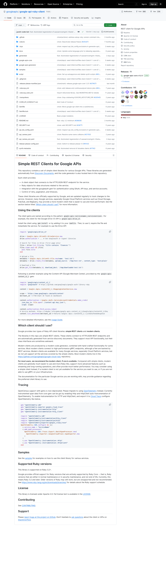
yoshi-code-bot (23, 32)
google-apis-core (25, 60)
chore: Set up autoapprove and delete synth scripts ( (76, 74)
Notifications (128, 11)
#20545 (97, 97)
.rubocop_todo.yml (26, 93)
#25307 (85, 42)
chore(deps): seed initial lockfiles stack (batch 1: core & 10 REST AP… (82, 60)
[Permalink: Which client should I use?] (16, 325)
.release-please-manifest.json (30, 83)
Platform (14, 4)
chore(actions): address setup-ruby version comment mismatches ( (82, 37)
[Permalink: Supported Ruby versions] (16, 463)
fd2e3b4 (88, 32)
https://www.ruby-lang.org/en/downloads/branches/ (44, 482)
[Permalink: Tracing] (16, 385)
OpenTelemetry (90, 391)
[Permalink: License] (16, 488)
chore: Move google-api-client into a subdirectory (75, 107)
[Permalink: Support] (16, 511)
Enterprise (67, 4)
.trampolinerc (24, 97)
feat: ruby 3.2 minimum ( (66, 120)
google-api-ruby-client (32, 11)
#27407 (93, 83)
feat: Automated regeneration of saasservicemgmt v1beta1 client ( (54, 32)
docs (21, 51)
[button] (110, 231)
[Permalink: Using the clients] (16, 210)
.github (21, 37)
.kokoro (22, 42)
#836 (98, 88)
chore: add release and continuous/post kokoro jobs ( (76, 88)
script (21, 74)
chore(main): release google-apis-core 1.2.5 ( (73, 83)
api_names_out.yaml (26, 139)
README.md (23, 120)
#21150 (87, 134)
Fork (142, 11)
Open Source (53, 4)
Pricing (79, 4)
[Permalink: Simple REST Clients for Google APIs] (16, 163)
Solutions (26, 4)
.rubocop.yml (24, 88)
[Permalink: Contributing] (16, 499)
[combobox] (88, 25)
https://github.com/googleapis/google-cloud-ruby (39, 356)
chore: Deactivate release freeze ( (69, 42)
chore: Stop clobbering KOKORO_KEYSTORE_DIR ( (75, 97)
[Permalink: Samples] (16, 452)
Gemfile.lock (23, 111)
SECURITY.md (24, 125)
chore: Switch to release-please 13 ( (70, 144)
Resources (38, 4)
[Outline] (113, 155)
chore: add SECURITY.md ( (67, 125)
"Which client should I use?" (47, 204)
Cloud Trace (96, 396)
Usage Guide (56, 320)
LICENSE (22, 116)
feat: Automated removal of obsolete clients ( (73, 148)
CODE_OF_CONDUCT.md (28, 102)
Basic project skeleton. (65, 116)
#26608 (78, 120)
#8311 (98, 74)
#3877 (79, 125)
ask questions (77, 517)
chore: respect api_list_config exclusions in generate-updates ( (80, 46)
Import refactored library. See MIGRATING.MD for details (78, 93)
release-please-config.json (29, 144)
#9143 (86, 144)
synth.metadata (25, 148)
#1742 (92, 148)
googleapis (12, 11)
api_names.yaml (25, 134)
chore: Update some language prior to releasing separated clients (81, 51)
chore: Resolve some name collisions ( (71, 134)
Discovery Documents (44, 173)
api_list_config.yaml (26, 130)
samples (22, 70)
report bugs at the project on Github (40, 517)
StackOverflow (24, 520)
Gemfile (22, 107)
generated (23, 56)
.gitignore (22, 79)
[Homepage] (5, 4)
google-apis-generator (27, 65)
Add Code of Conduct (65, 102)
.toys (21, 46)
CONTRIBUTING (28, 505)
